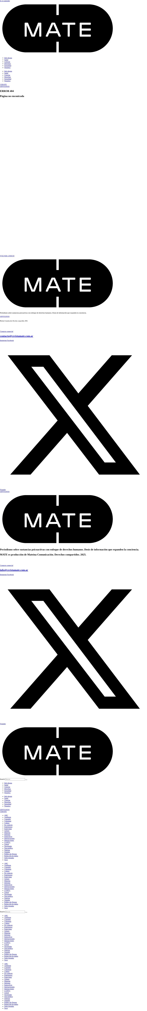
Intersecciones (9, 840)
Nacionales (8, 846)
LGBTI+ (7, 842)
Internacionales (9, 838)
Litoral (6, 844)
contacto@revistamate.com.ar (16, 336)
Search (2, 779)
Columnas (7, 821)
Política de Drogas (10, 854)
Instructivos (8, 837)
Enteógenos (8, 827)
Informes (7, 835)
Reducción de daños (11, 856)
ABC (6, 815)
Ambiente (7, 817)
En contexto (8, 825)
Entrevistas (8, 829)
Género (6, 831)
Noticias (7, 850)
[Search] (26, 779)
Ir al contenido (5, 1)
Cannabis (7, 819)
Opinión (7, 852)
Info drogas (8, 58)
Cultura (6, 823)
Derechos (7, 64)
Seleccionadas (9, 858)
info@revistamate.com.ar (14, 570)
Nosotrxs (7, 67)
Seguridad (7, 66)
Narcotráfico (8, 848)
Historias (7, 833)
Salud (6, 60)
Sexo (6, 860)
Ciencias (7, 62)
